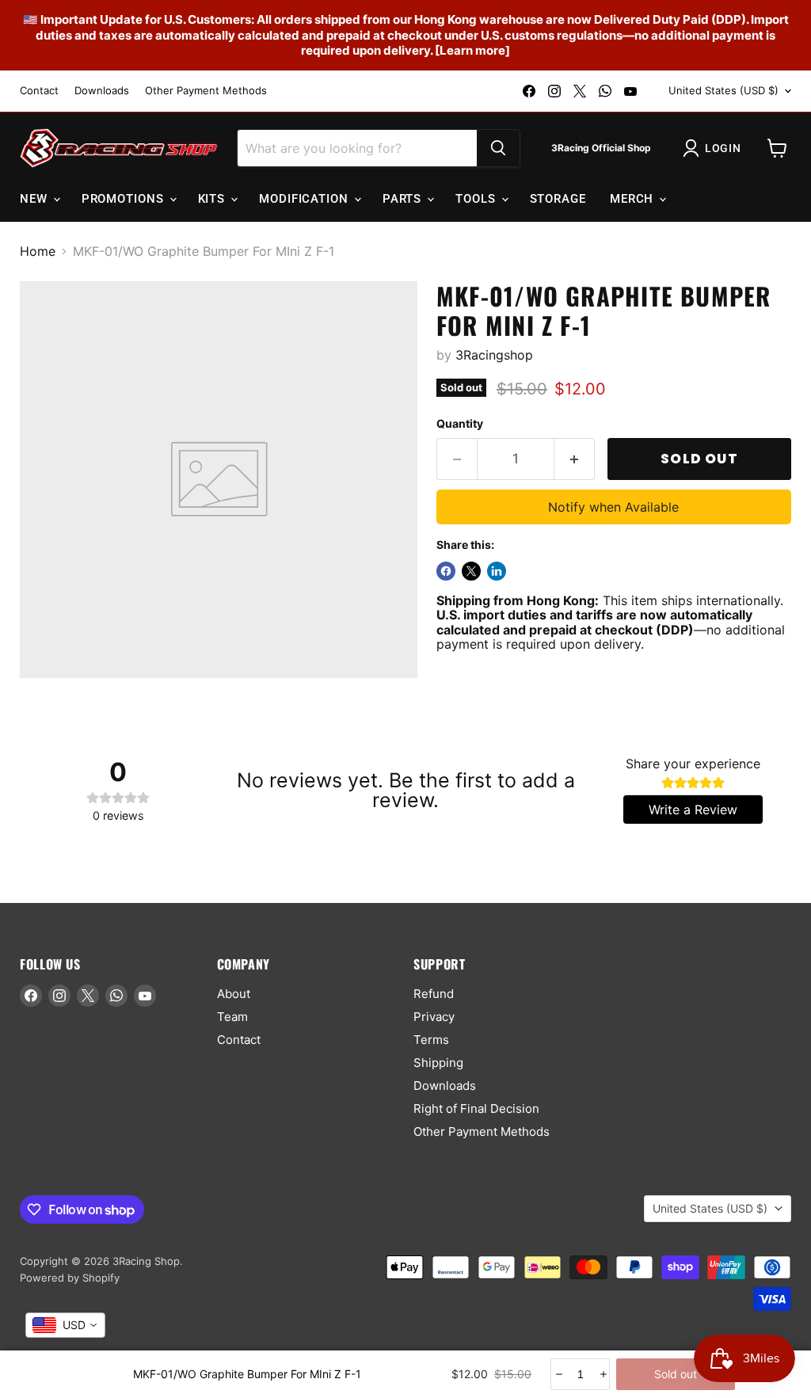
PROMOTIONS (125, 199)
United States (723, 90)
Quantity (459, 423)
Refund (433, 993)
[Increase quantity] (602, 1374)
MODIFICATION (305, 199)
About (233, 993)
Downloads (101, 91)
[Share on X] (471, 571)
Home (37, 251)
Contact (39, 91)
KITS (214, 199)
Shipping (438, 1062)
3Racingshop (494, 355)
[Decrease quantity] (558, 1374)
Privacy (434, 1016)
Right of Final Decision (476, 1108)
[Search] (498, 148)
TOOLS (477, 199)
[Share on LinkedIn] (496, 571)
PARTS (404, 199)
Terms (431, 1039)
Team (232, 1016)
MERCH (633, 199)
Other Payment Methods (206, 91)
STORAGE (558, 199)
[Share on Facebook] (445, 571)
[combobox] (65, 1325)
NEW (35, 199)
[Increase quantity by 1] (574, 459)
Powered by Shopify (70, 1277)
